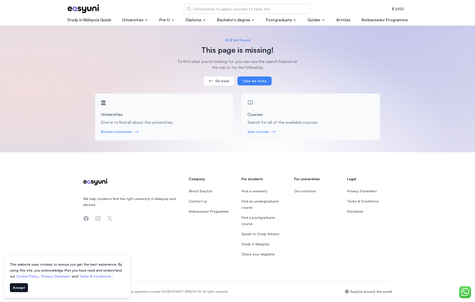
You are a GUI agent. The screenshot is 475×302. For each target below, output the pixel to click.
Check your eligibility (258, 254)
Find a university (254, 191)
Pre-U (164, 19)
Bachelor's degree (233, 19)
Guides (314, 19)
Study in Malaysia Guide (89, 19)
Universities (132, 19)
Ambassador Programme (384, 19)
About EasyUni (200, 191)
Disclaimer (355, 211)
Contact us (198, 201)
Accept (19, 287)
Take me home (254, 81)
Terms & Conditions (95, 276)
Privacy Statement (56, 276)
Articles (343, 19)
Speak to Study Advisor (260, 234)
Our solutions (305, 191)
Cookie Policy (27, 276)
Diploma (193, 19)
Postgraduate (279, 19)
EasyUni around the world (371, 291)
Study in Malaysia (255, 244)
